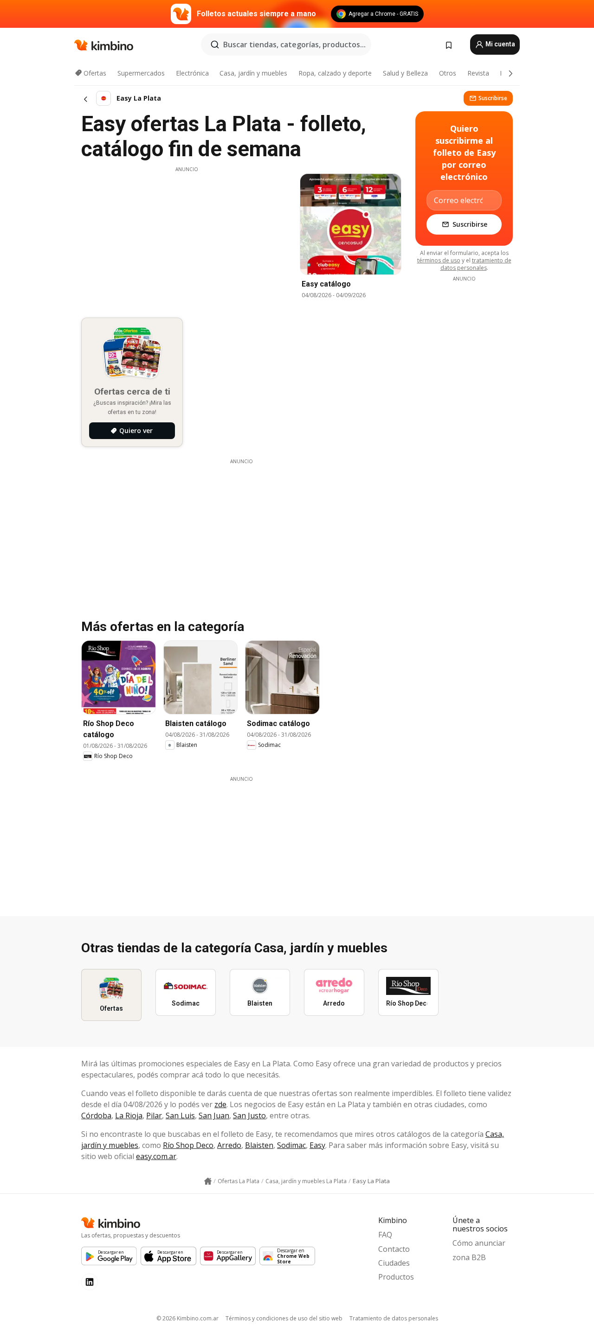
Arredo (229, 1145)
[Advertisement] (187, 238)
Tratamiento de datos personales (393, 1318)
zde (220, 1104)
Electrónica (192, 73)
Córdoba (96, 1115)
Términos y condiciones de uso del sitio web (284, 1318)
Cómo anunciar (478, 1243)
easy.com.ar (156, 1156)
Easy (317, 1145)
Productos (396, 1277)
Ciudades (394, 1263)
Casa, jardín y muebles (253, 73)
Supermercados (141, 73)
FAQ (385, 1235)
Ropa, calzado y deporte (335, 73)
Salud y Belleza (405, 73)
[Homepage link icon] (208, 1181)
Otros (447, 73)
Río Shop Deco (188, 1145)
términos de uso (438, 260)
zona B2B (469, 1257)
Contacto (394, 1249)
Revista (478, 73)
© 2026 (187, 1318)
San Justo (249, 1115)
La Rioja (128, 1115)
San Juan (214, 1115)
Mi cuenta (499, 44)
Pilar (154, 1115)
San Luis (180, 1115)
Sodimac (291, 1145)
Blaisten (259, 1145)
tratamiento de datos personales (475, 264)
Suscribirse (492, 98)
